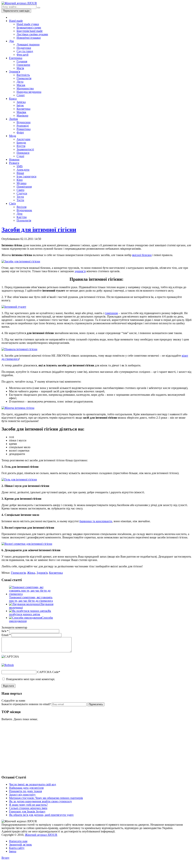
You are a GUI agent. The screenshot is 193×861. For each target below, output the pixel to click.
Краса (13, 98)
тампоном (111, 313)
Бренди (21, 142)
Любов (13, 119)
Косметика (23, 108)
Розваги (14, 162)
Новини (14, 159)
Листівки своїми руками (32, 34)
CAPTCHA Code (48, 672)
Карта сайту (17, 848)
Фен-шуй (22, 54)
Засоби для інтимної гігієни (39, 229)
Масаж (21, 85)
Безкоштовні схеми (29, 27)
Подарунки (24, 47)
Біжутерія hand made (30, 31)
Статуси (22, 193)
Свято (20, 190)
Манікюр (22, 115)
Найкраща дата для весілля (26, 787)
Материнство (25, 88)
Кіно (20, 179)
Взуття (21, 146)
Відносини (24, 122)
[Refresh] (8, 665)
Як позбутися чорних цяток (30, 612)
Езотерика (15, 58)
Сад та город (25, 51)
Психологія (24, 220)
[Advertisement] (30, 747)
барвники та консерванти (95, 521)
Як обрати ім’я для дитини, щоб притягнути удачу (41, 814)
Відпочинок (24, 210)
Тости (20, 200)
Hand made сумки (28, 24)
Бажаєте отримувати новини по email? (26, 704)
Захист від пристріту (22, 794)
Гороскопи (23, 64)
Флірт (20, 132)
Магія (20, 68)
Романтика (24, 129)
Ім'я (5, 631)
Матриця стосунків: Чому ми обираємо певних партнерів (46, 798)
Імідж (20, 105)
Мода (12, 135)
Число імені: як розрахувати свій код (32, 784)
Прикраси (23, 152)
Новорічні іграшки (29, 37)
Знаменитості (25, 149)
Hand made (16, 20)
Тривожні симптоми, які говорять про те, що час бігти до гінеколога (31, 599)
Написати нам (18, 841)
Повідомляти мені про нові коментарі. (30, 679)
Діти (19, 213)
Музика (21, 183)
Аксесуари (23, 139)
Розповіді (23, 125)
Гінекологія (24, 78)
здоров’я (80, 271)
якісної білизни (142, 255)
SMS (20, 166)
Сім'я (12, 203)
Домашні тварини (28, 44)
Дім (11, 41)
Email (6, 635)
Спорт (21, 95)
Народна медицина (29, 91)
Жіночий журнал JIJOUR (41, 834)
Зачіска (21, 102)
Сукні (20, 156)
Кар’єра (22, 217)
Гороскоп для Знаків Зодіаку (27, 811)
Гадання (22, 61)
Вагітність (23, 75)
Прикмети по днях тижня (25, 791)
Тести (20, 196)
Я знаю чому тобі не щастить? (28, 804)
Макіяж (21, 112)
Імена (12, 851)
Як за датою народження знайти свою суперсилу (40, 801)
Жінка (31, 572)
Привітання (24, 186)
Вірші (20, 173)
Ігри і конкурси (26, 176)
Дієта (20, 81)
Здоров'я (14, 71)
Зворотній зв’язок (20, 844)
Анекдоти (23, 169)
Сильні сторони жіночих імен (28, 808)
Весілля (21, 206)
